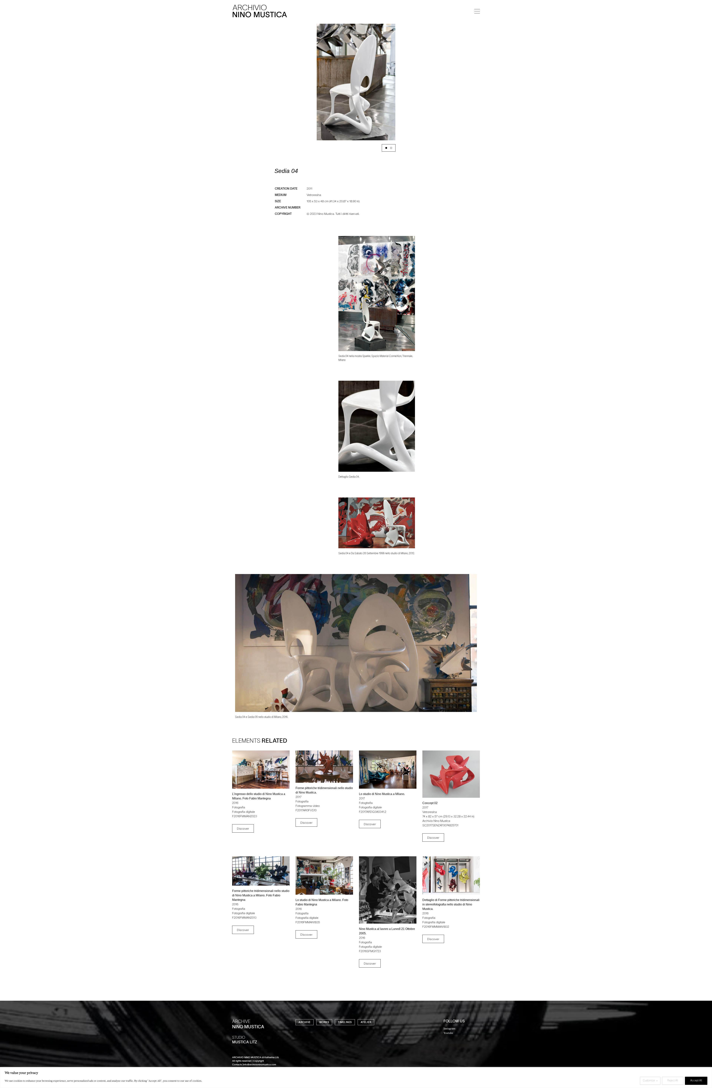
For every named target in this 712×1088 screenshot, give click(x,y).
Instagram (449, 1028)
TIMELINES (345, 1022)
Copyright (258, 1061)
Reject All (672, 1080)
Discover (243, 829)
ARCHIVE (305, 1022)
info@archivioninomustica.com (259, 1065)
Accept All (696, 1080)
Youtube (448, 1033)
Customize (649, 1080)
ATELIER (366, 1022)
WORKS (324, 1022)
